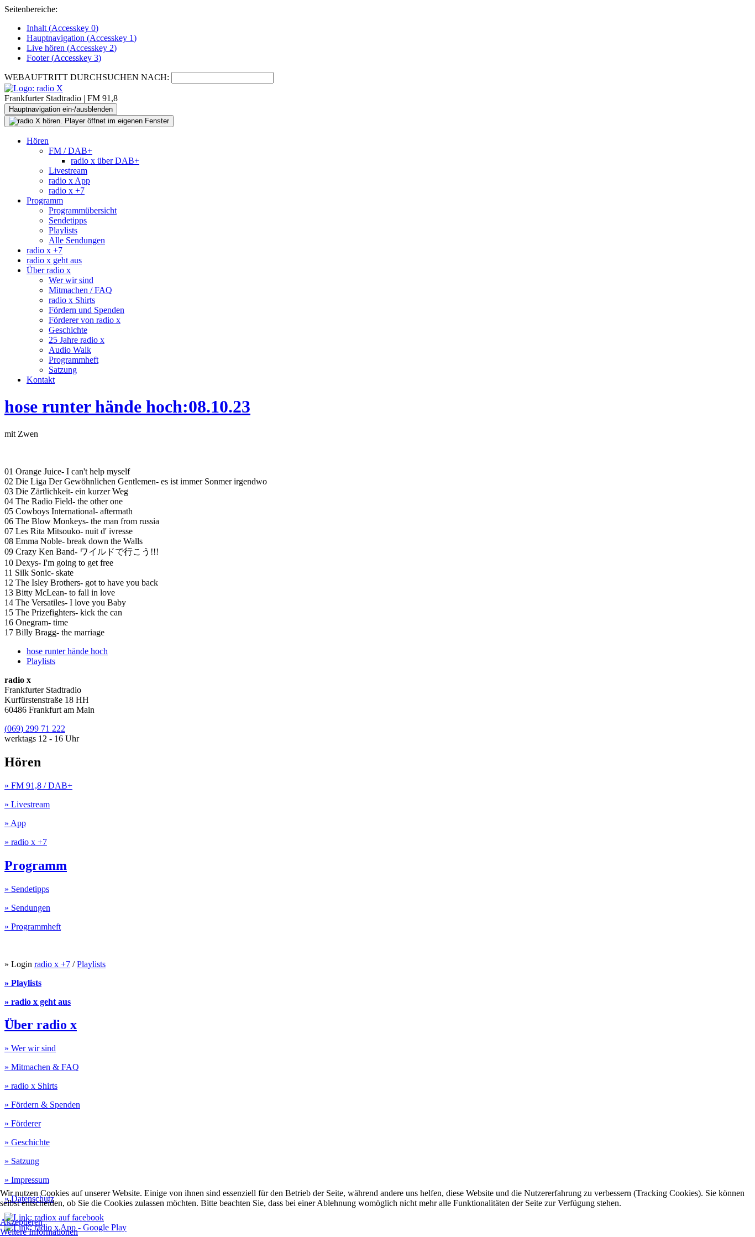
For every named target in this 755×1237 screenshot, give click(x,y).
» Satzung (21, 1161)
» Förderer (22, 1123)
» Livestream (27, 804)
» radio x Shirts (30, 1085)
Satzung (63, 369)
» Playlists (22, 983)
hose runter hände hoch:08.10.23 (127, 406)
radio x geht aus (54, 260)
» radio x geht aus (37, 1001)
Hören (38, 140)
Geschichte (68, 330)
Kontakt (41, 379)
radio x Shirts (72, 300)
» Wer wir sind (30, 1048)
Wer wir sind (71, 280)
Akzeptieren (21, 1221)
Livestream (68, 170)
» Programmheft (32, 926)
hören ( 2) (72, 48)
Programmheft (73, 359)
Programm (45, 200)
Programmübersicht (83, 210)
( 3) (64, 57)
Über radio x (49, 270)
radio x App (69, 180)
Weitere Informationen (39, 1231)
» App (15, 823)
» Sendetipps (26, 889)
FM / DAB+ (70, 150)
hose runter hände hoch (67, 651)
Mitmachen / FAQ (80, 290)
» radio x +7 (25, 842)
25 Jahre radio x (76, 340)
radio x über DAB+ (105, 160)
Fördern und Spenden (86, 310)
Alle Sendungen (77, 240)
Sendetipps (68, 220)
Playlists (63, 230)
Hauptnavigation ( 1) (82, 38)
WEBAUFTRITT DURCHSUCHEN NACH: (86, 77)
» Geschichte (27, 1142)
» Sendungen (27, 907)
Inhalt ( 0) (62, 28)
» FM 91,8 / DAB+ (38, 785)
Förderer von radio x (84, 320)
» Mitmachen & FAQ (41, 1067)
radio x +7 (67, 190)
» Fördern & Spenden (42, 1104)
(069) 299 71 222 (34, 728)
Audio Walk (70, 349)
